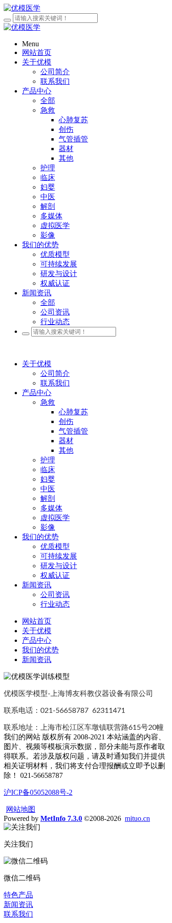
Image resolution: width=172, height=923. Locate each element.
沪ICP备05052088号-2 (38, 792)
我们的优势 (40, 537)
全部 (47, 100)
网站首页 (36, 52)
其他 (66, 450)
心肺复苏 (73, 412)
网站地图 (20, 809)
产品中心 (36, 392)
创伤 (66, 421)
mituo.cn (137, 818)
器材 (66, 441)
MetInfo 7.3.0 (61, 818)
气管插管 (73, 431)
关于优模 (36, 364)
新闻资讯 (36, 585)
